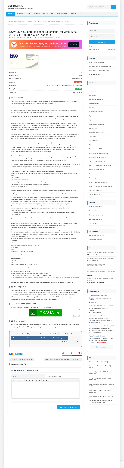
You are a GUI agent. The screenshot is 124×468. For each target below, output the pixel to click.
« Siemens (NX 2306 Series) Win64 (21, 359)
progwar (93, 342)
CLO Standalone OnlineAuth (98, 295)
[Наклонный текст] (16, 380)
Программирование (95, 74)
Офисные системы (95, 145)
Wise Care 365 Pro (93, 260)
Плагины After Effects (95, 206)
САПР (62, 37)
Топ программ (62, 13)
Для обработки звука (95, 219)
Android (37, 13)
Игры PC (74, 13)
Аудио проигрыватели (96, 99)
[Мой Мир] (21, 354)
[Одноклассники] (13, 354)
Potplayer (90, 275)
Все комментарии (101, 347)
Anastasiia (93, 322)
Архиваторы (92, 95)
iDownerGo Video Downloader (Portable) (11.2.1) (101, 385)
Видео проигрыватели (96, 111)
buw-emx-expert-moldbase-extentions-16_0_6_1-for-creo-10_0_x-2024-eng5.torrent (41, 338)
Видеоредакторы (94, 116)
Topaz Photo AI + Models (97, 336)
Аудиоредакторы (94, 103)
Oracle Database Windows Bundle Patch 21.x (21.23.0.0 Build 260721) (101, 401)
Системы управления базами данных (101, 186)
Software (10, 21)
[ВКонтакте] (10, 354)
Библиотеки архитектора (96, 235)
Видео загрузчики (94, 120)
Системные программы (96, 62)
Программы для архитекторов (98, 153)
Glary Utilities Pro (92, 255)
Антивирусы (92, 91)
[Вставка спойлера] (53, 380)
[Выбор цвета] (40, 380)
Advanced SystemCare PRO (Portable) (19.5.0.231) (101, 373)
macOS (45, 13)
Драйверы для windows (96, 132)
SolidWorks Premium (95, 305)
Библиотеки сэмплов (95, 239)
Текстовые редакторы (95, 190)
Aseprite (89, 268)
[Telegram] (16, 354)
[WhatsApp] (18, 354)
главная (10, 13)
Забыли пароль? (94, 49)
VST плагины (93, 223)
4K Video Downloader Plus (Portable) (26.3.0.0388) (100, 379)
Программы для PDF (95, 149)
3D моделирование (95, 87)
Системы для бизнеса (96, 178)
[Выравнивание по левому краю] (26, 380)
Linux (29, 13)
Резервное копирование (96, 169)
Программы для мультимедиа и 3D (100, 70)
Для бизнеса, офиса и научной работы (25, 21)
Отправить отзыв (69, 407)
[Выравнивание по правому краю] (32, 380)
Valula (92, 302)
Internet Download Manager (95, 282)
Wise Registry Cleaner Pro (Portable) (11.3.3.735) (100, 391)
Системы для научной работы (98, 182)
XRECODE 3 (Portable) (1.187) (98, 362)
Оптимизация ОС (94, 140)
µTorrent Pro (93, 326)
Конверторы (92, 136)
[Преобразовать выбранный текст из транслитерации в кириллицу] (50, 380)
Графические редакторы (96, 124)
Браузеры (92, 107)
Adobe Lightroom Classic (97, 316)
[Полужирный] (13, 380)
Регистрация (110, 49)
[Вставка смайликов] (36, 380)
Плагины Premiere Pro (96, 215)
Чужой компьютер (94, 46)
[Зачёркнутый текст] (22, 380)
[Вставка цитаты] (46, 380)
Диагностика (93, 128)
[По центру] (29, 380)
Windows (20, 13)
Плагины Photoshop (95, 211)
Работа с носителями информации (100, 165)
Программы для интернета (97, 157)
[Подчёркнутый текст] (19, 380)
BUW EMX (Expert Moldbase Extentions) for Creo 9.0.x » (62, 359)
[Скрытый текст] (43, 380)
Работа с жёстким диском (97, 161)
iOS (52, 13)
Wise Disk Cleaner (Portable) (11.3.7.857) (101, 396)
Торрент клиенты (94, 194)
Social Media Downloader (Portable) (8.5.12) (100, 367)
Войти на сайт (101, 42)
